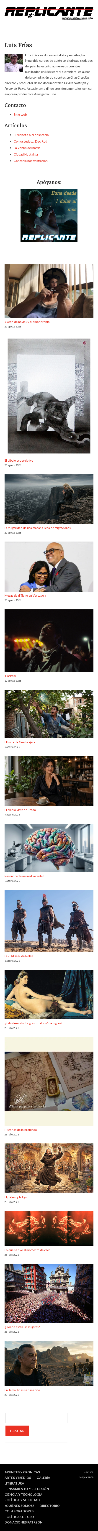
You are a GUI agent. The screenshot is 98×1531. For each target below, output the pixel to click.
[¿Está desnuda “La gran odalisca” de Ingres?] (49, 995)
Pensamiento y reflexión (27, 1489)
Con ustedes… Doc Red (30, 141)
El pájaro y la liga (16, 1197)
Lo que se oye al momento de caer (27, 1250)
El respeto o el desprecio (31, 135)
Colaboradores (19, 1511)
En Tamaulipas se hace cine (22, 1390)
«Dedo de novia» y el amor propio (27, 322)
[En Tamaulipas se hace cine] (49, 1364)
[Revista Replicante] (49, 13)
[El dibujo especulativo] (49, 396)
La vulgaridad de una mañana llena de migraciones (38, 528)
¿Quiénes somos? (19, 1506)
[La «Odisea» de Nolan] (49, 921)
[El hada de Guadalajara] (49, 715)
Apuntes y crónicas (22, 1472)
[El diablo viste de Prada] (49, 781)
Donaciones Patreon (24, 1522)
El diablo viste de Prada (20, 810)
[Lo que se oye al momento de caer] (49, 1229)
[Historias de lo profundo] (49, 1082)
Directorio (50, 1506)
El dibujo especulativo (19, 460)
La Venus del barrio (27, 148)
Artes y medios (18, 1478)
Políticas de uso (19, 1517)
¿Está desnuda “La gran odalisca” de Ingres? (33, 1023)
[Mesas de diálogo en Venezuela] (49, 567)
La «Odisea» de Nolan (19, 956)
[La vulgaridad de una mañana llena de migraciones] (49, 499)
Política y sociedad (22, 1500)
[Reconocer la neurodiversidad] (49, 849)
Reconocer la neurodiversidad (24, 876)
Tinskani (10, 676)
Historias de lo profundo (21, 1130)
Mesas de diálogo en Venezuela (25, 595)
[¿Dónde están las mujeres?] (49, 1294)
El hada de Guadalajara (20, 742)
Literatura (14, 1483)
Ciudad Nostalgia (26, 154)
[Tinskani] (49, 641)
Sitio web (20, 114)
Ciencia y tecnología (23, 1494)
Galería (43, 1478)
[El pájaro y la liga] (49, 1168)
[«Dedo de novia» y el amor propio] (49, 291)
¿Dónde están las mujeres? (22, 1327)
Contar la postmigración (31, 161)
